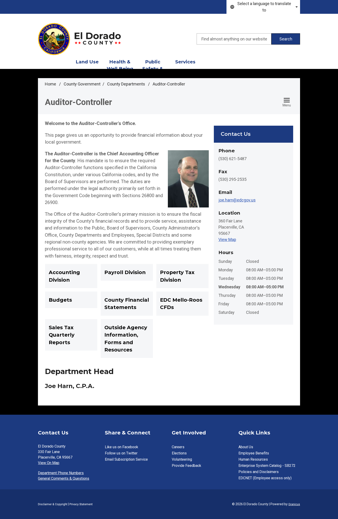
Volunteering (182, 459)
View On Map (48, 463)
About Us (245, 447)
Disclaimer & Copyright (52, 504)
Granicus (294, 504)
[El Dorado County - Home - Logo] (79, 39)
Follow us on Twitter (121, 453)
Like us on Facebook (121, 447)
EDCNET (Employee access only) (265, 478)
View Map (227, 239)
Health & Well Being (120, 64)
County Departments (126, 84)
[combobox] (263, 7)
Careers (178, 447)
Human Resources (253, 459)
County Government (82, 84)
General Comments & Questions (63, 478)
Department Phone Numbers (61, 473)
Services (185, 62)
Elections (179, 453)
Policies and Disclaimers (258, 472)
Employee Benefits (253, 453)
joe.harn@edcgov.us (237, 200)
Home (50, 84)
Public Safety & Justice (152, 64)
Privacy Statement (81, 504)
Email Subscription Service (126, 459)
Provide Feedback (186, 465)
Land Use (87, 62)
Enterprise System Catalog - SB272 (266, 465)
